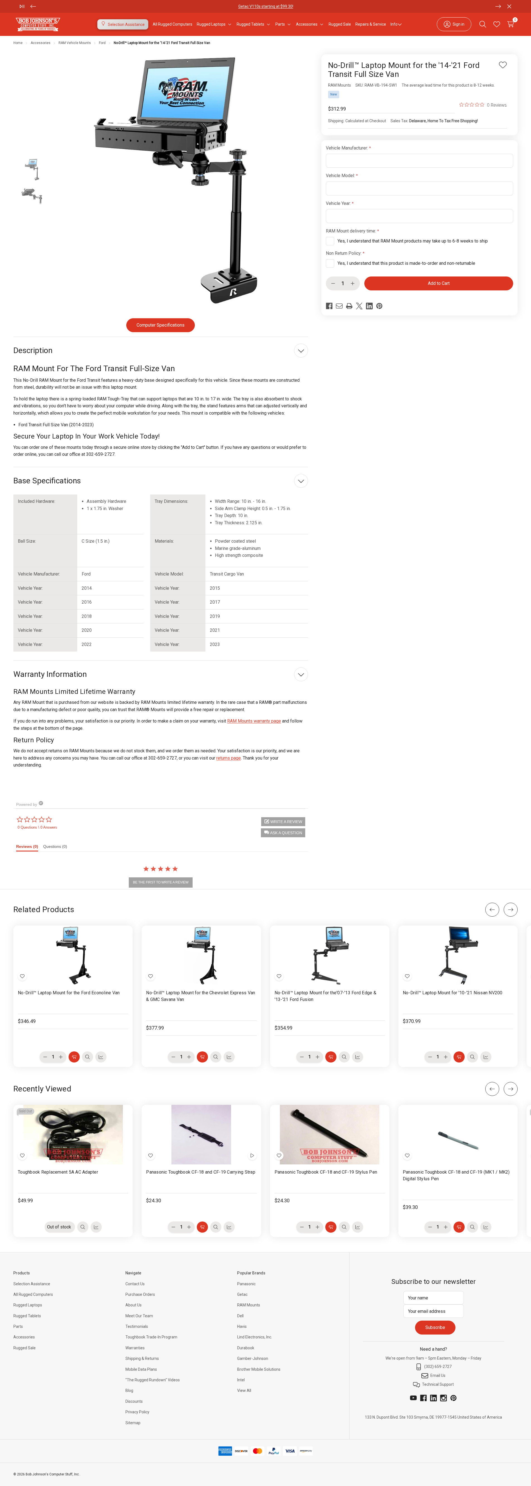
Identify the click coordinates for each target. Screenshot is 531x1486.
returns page (228, 758)
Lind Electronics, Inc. (254, 1337)
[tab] (29, 847)
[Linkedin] (369, 306)
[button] (283, 832)
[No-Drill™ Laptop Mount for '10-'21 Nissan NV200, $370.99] (458, 955)
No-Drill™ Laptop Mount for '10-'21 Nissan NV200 (453, 993)
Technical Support (438, 1384)
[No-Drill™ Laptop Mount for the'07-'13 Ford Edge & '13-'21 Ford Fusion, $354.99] (329, 955)
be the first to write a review (160, 882)
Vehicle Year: (339, 203)
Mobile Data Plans (141, 1369)
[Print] (349, 306)
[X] (359, 306)
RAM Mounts (248, 1305)
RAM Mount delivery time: (351, 231)
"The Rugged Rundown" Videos (152, 1380)
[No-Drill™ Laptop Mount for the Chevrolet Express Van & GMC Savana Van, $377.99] (201, 955)
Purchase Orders (140, 1294)
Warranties (135, 1348)
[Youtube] (413, 1398)
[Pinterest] (379, 306)
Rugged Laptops (27, 1305)
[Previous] (33, 6)
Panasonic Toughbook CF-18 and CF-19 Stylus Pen (326, 1172)
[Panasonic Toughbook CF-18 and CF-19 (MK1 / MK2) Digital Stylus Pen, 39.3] (458, 1134)
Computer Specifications (161, 325)
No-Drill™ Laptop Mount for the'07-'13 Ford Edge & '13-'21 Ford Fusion (325, 996)
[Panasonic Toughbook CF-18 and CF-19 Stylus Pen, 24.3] (329, 1134)
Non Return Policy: (344, 253)
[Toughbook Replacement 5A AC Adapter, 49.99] (73, 1134)
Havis (242, 1326)
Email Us (437, 1375)
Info (394, 24)
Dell (240, 1316)
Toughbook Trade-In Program (151, 1337)
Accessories (24, 1337)
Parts (228, 6)
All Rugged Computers (33, 1294)
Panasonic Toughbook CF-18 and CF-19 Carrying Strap (200, 1172)
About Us (133, 1305)
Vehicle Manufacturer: (347, 148)
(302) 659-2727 (438, 1366)
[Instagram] (443, 1398)
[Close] (509, 6)
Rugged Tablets (27, 1316)
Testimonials (136, 1326)
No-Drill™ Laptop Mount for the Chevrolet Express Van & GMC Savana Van (200, 996)
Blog (129, 1390)
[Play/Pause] (22, 6)
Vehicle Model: (341, 175)
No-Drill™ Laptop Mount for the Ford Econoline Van (69, 993)
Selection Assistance (31, 1284)
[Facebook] (329, 306)
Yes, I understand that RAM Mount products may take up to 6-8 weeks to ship (413, 241)
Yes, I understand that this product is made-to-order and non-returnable (406, 263)
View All (244, 1390)
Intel (241, 1380)
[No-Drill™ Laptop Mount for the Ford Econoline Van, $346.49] (73, 955)
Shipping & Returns (142, 1358)
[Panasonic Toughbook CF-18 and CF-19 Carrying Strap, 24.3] (201, 1134)
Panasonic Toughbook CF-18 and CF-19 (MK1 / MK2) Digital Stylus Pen (456, 1175)
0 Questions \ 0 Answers (37, 827)
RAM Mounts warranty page (254, 721)
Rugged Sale (24, 1348)
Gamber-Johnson (252, 1358)
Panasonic (246, 1284)
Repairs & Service (370, 24)
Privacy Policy (137, 1412)
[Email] (339, 306)
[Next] (498, 6)
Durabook (245, 1348)
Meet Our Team (139, 1316)
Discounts (134, 1401)
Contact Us (135, 1284)
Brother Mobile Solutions (258, 1369)
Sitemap (132, 1423)
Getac (242, 1294)
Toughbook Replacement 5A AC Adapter (58, 1172)
